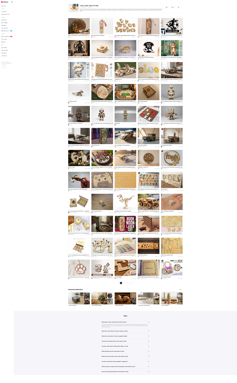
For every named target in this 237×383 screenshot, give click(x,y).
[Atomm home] (4, 2)
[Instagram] (4, 59)
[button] (125, 322)
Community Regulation (5, 62)
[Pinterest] (8, 59)
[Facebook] (2, 59)
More (180, 289)
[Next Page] (133, 283)
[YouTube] (6, 59)
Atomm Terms (4, 63)
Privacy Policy (9, 63)
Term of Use (3, 65)
